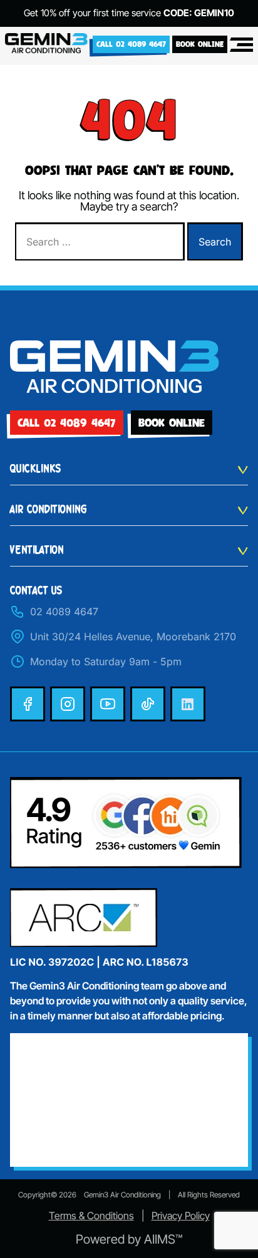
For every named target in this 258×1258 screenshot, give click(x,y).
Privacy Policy (181, 1215)
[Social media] (27, 703)
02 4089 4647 (64, 611)
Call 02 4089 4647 (131, 44)
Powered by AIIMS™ (129, 1239)
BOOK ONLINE (200, 44)
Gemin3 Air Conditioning (122, 1194)
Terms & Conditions (91, 1215)
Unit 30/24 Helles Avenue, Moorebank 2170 (133, 636)
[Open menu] (241, 44)
